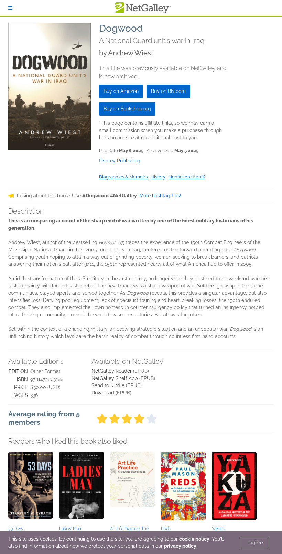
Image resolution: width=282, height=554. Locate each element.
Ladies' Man (70, 528)
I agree (255, 542)
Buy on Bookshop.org (127, 108)
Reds (166, 528)
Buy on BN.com (168, 91)
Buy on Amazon (121, 91)
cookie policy (194, 539)
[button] (30, 488)
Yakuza (218, 528)
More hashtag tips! (160, 195)
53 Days (15, 528)
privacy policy (180, 546)
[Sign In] (10, 8)
